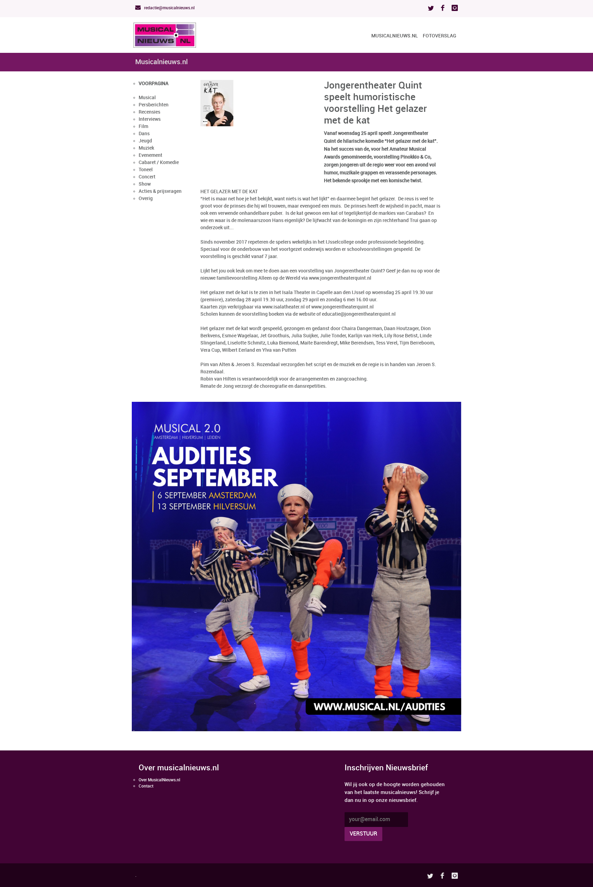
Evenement (150, 155)
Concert (147, 176)
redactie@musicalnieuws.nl (169, 8)
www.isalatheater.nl (283, 307)
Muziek (146, 148)
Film (143, 126)
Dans (144, 133)
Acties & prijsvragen (160, 191)
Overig (146, 198)
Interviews (150, 119)
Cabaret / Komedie (159, 162)
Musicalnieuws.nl (394, 35)
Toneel (146, 169)
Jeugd (145, 140)
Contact (146, 786)
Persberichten (153, 104)
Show (145, 184)
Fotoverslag (439, 35)
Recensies (149, 112)
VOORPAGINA (153, 83)
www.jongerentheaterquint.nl (342, 307)
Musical (147, 97)
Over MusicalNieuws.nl (159, 780)
